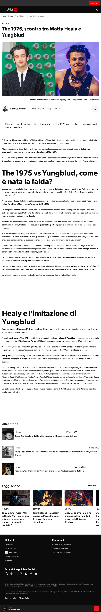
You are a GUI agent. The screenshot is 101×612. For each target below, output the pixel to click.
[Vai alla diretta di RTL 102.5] (96, 608)
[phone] (16, 573)
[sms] (11, 573)
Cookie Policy (11, 598)
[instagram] (21, 573)
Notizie (10, 16)
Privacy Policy (24, 598)
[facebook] (31, 573)
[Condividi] (95, 108)
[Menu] (3, 9)
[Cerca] (97, 9)
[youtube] (35, 573)
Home (4, 16)
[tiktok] (26, 573)
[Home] (11, 10)
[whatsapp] (6, 573)
